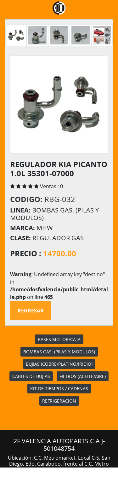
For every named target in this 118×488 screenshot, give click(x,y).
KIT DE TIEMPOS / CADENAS (59, 389)
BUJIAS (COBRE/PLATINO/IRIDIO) (59, 364)
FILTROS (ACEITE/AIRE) (82, 376)
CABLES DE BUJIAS (31, 376)
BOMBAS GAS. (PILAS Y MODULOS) (59, 352)
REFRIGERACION (59, 401)
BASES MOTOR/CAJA (59, 339)
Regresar (31, 310)
